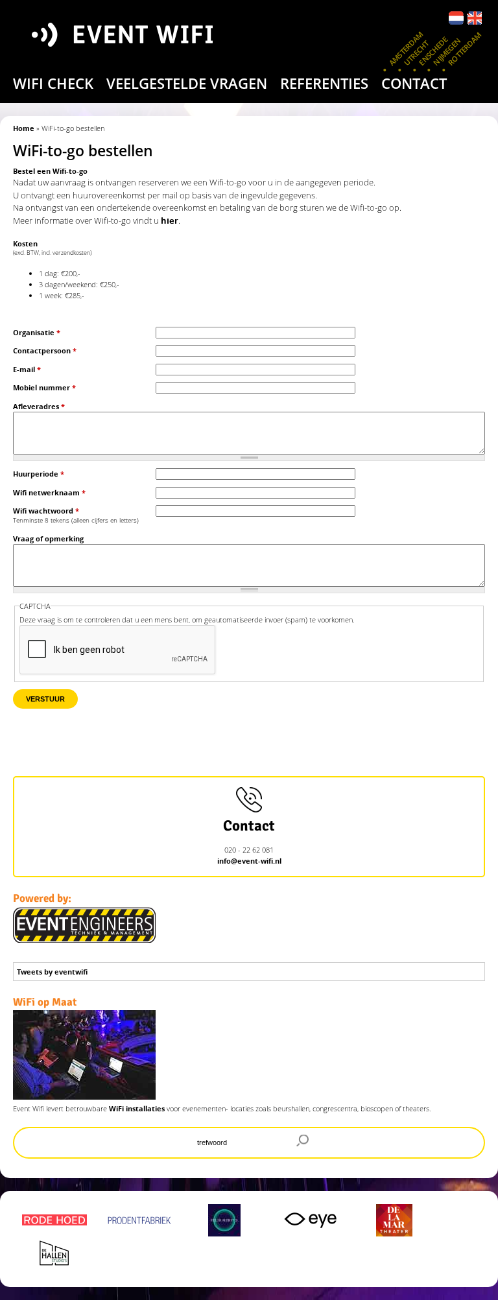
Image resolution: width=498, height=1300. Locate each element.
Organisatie (36, 332)
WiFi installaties (137, 1108)
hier (169, 220)
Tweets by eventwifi (52, 971)
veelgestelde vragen (186, 83)
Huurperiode (38, 474)
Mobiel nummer (44, 387)
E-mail (27, 369)
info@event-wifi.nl (249, 861)
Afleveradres (39, 406)
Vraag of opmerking (48, 538)
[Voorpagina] (135, 48)
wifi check (53, 83)
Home (23, 128)
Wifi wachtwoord (46, 510)
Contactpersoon (45, 350)
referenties (324, 83)
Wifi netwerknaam (49, 492)
